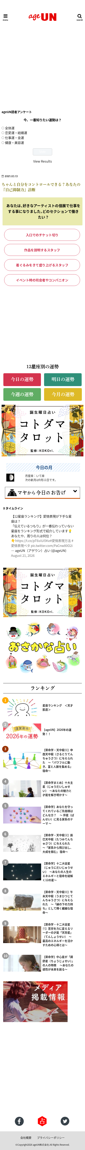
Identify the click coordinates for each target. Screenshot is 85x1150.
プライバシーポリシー (51, 1138)
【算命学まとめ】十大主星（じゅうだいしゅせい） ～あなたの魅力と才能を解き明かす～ (57, 789)
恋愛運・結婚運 (16, 132)
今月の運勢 (63, 394)
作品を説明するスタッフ (42, 250)
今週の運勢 (22, 394)
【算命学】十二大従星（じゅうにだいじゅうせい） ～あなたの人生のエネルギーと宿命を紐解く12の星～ (57, 871)
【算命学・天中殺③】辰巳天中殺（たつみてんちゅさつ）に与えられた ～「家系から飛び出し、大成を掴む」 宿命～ (57, 843)
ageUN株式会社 (41, 1144)
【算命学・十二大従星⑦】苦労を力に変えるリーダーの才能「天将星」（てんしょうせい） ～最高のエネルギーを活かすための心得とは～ (57, 934)
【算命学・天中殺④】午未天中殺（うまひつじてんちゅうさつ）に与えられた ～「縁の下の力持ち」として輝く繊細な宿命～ (57, 902)
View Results (42, 161)
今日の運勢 (22, 379)
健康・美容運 (14, 142)
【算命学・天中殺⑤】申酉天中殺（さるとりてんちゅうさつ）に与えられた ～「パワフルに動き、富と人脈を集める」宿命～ (57, 760)
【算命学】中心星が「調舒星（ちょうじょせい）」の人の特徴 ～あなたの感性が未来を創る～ (58, 963)
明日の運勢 (63, 379)
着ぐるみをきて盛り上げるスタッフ (42, 265)
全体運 (9, 128)
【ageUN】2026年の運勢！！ (56, 732)
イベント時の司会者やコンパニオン (42, 280)
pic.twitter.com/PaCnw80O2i (52, 545)
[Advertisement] (42, 57)
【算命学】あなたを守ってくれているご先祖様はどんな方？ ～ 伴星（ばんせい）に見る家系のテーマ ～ (58, 815)
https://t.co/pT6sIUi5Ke (32, 540)
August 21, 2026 (23, 555)
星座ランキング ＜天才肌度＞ (57, 707)
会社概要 (25, 1138)
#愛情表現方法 (60, 540)
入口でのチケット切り (42, 234)
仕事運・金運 (14, 137)
